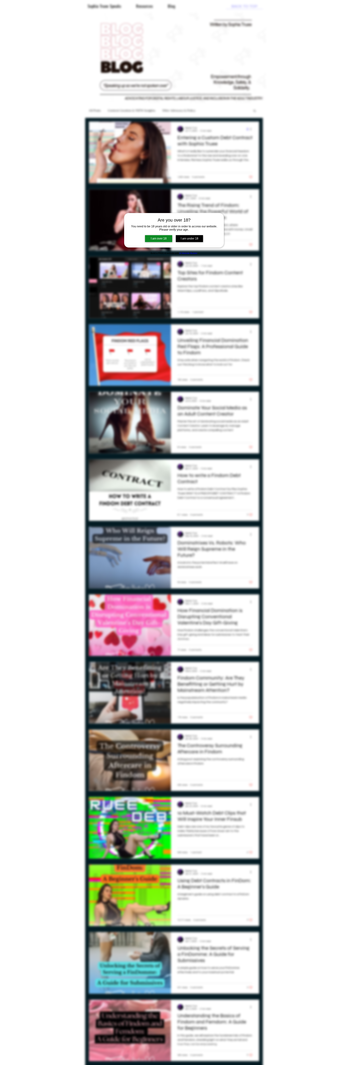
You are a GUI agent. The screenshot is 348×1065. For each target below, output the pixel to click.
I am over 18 (159, 238)
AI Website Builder (188, 253)
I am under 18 (189, 238)
